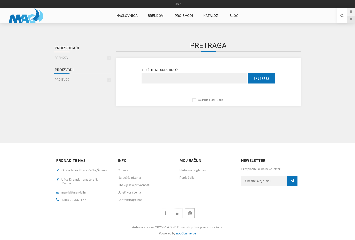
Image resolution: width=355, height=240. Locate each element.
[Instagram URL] (190, 213)
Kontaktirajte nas (130, 200)
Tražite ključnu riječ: (160, 70)
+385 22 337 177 (73, 200)
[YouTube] (177, 213)
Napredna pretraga (210, 100)
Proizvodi (62, 79)
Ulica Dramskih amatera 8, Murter (79, 181)
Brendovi (62, 58)
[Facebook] (165, 213)
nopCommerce (186, 233)
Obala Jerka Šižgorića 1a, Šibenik (84, 170)
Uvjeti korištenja (129, 192)
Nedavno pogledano (193, 170)
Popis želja (187, 177)
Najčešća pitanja (129, 177)
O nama (123, 170)
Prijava (354, 11)
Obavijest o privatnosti (134, 185)
